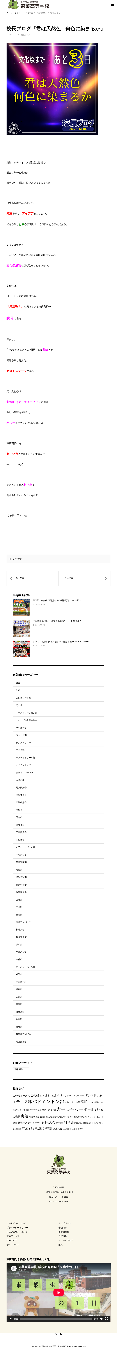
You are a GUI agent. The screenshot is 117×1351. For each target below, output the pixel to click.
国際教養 (20, 840)
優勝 (84, 1102)
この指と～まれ (40, 1095)
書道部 (19, 914)
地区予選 (46, 1110)
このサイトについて (16, 1223)
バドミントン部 (23, 765)
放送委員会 (21, 892)
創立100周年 (93, 1102)
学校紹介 (62, 1227)
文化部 (19, 907)
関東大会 (57, 1128)
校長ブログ (25, 35)
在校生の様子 (36, 1110)
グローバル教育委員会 (26, 720)
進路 (60, 1244)
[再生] (10, 1318)
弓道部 (19, 869)
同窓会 (19, 817)
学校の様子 (21, 855)
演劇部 (19, 944)
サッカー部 (21, 727)
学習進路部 (21, 862)
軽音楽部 (20, 1012)
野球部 (19, 1026)
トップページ (64, 1223)
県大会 (50, 1122)
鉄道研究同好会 (23, 1034)
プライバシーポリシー (17, 1227)
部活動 (37, 1128)
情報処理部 (21, 877)
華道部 (19, 1004)
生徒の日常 (21, 952)
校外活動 (20, 929)
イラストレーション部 (26, 713)
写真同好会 (21, 787)
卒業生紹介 (21, 802)
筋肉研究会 (21, 982)
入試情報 (62, 1236)
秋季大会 (60, 1123)
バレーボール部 (72, 1102)
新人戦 (49, 1117)
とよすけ (56, 1095)
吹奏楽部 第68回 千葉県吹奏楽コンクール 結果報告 (57, 621)
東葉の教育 (63, 1232)
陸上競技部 (21, 1041)
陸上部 (74, 1129)
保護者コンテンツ (24, 772)
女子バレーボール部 (25, 847)
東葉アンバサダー (24, 922)
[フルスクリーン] (106, 1318)
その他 (19, 705)
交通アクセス (13, 1236)
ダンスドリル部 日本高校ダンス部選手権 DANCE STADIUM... (62, 641)
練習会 (86, 1123)
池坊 (98, 1116)
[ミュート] (101, 1318)
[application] (59, 1292)
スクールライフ (65, 1240)
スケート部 (21, 735)
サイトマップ (13, 1244)
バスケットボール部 (25, 757)
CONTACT (12, 1240)
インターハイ (69, 1095)
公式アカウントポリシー (18, 1232)
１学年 (80, 1129)
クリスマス (80, 1096)
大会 (60, 1108)
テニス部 (20, 750)
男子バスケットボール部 (31, 1122)
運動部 (19, 1019)
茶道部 (19, 997)
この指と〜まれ (23, 698)
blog (18, 683)
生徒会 (19, 959)
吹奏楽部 (20, 825)
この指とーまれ (21, 1095)
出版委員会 (21, 795)
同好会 (19, 810)
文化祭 (19, 899)
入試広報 (20, 780)
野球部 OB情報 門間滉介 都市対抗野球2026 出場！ (57, 600)
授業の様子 (21, 884)
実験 (24, 1116)
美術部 (19, 989)
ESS (18, 690)
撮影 (37, 1117)
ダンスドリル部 (23, 742)
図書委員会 (21, 832)
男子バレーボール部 (25, 967)
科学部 (19, 974)
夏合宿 (53, 1110)
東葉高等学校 (79, 1117)
